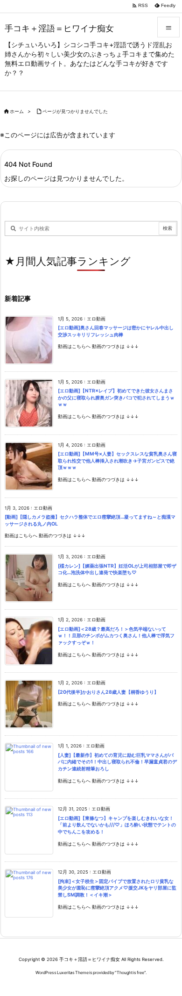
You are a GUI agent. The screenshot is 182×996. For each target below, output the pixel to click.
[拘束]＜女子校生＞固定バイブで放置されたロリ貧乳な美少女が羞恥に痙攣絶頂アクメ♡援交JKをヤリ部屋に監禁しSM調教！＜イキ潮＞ (117, 888)
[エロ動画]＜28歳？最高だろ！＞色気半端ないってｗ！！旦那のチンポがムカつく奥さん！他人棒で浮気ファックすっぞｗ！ (116, 636)
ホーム (17, 111)
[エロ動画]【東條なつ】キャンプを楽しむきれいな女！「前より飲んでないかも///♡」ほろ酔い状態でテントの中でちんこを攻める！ (117, 825)
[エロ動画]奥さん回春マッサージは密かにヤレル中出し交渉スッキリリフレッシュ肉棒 (116, 331)
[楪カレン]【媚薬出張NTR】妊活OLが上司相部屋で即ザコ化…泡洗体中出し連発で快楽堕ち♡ (117, 569)
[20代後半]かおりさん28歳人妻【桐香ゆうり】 (108, 692)
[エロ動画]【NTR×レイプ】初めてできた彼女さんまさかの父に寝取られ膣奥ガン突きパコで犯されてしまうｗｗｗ (116, 397)
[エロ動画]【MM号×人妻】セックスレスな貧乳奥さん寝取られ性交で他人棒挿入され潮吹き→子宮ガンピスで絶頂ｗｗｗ (117, 460)
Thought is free (130, 972)
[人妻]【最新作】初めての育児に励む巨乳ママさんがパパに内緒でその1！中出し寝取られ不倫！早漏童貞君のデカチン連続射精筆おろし (117, 762)
